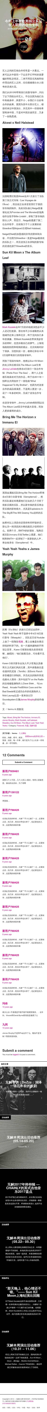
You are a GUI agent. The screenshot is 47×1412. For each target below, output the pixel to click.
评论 (18, 1407)
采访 (13, 1407)
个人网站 (22, 733)
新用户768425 (10, 810)
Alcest (9, 717)
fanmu (22, 32)
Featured (20, 725)
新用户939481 (10, 771)
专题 (27, 725)
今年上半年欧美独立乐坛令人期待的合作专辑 (23, 22)
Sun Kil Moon (15, 723)
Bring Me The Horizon (21, 717)
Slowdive (6, 723)
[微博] (30, 39)
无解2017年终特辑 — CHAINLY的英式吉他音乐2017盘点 (23, 1188)
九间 (5, 1024)
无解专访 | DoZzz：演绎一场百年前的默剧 (23, 1084)
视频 (20, 641)
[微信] (27, 39)
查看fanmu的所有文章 (35, 736)
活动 (33, 1407)
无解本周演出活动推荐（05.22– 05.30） (23, 1239)
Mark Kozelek (9, 327)
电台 (28, 1407)
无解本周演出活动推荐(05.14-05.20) (23, 1139)
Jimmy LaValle (9, 368)
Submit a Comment (23, 762)
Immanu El (35, 717)
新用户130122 (10, 792)
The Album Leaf (28, 723)
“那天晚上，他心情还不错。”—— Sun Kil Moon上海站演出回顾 (23, 1292)
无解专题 (33, 725)
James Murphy (27, 699)
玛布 (5, 1003)
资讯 (8, 1407)
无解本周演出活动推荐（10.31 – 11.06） (23, 1347)
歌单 (38, 1407)
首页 (3, 1407)
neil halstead (32, 720)
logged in (16, 1054)
